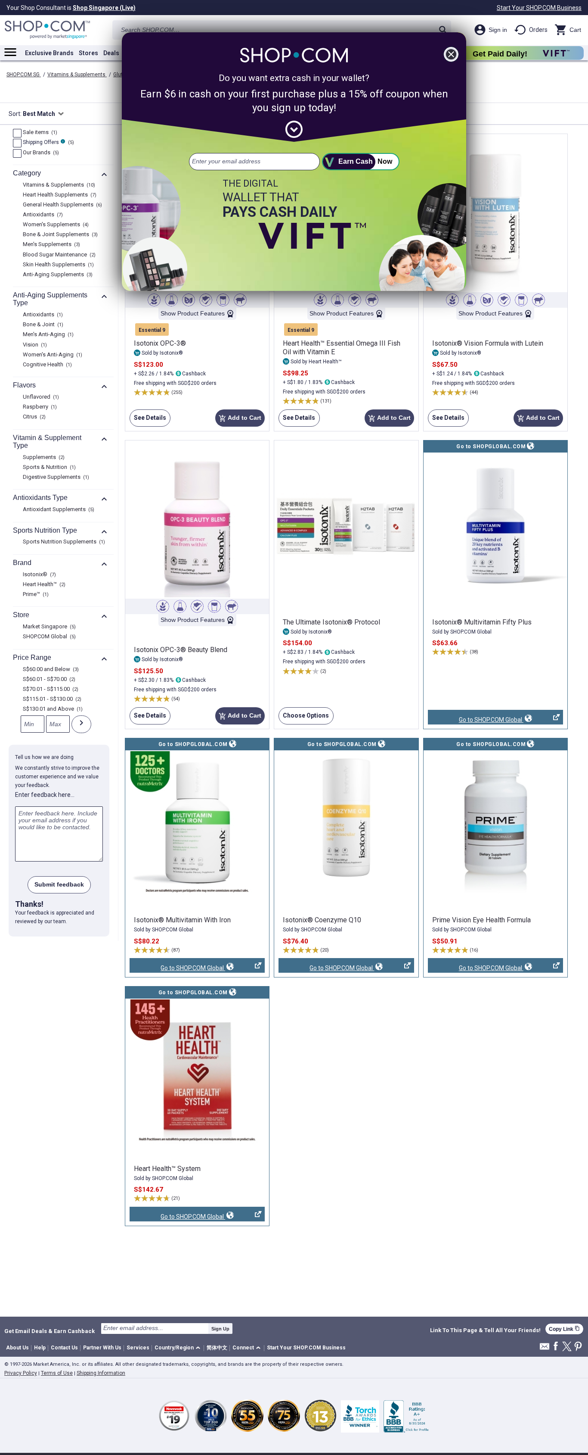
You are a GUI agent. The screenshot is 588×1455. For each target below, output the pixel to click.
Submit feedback (59, 884)
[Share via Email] (544, 1349)
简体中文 (217, 1348)
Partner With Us (102, 1348)
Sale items (39, 133)
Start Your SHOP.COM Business (539, 8)
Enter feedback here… (44, 795)
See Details (148, 420)
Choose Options (304, 718)
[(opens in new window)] (495, 525)
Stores (88, 53)
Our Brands (40, 153)
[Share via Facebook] (555, 1347)
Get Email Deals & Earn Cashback (49, 1331)
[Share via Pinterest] (578, 1347)
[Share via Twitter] (567, 1347)
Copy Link (564, 1329)
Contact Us (64, 1348)
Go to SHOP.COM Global (475, 720)
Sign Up (220, 1328)
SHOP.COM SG (23, 75)
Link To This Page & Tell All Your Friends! (485, 1330)
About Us (17, 1348)
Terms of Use (57, 1373)
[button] (179, 1348)
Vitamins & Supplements (77, 75)
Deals (111, 53)
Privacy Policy (20, 1373)
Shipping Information (101, 1373)
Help (40, 1348)
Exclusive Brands (49, 53)
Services (138, 1348)
